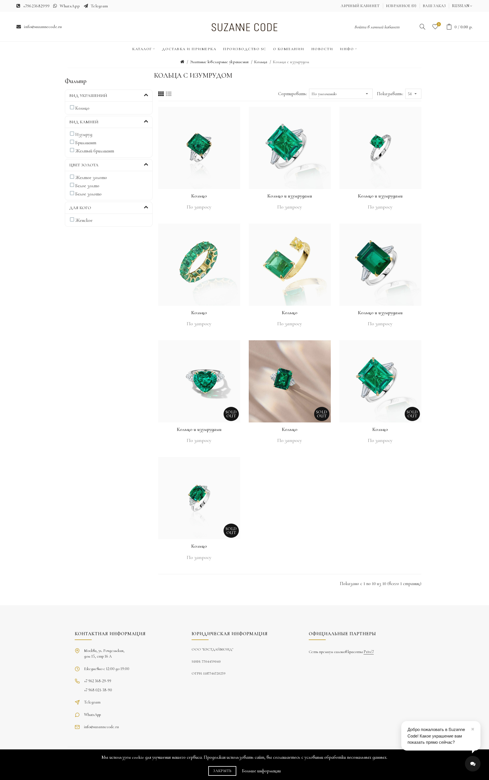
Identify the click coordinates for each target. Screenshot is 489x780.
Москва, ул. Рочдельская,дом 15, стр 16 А (104, 653)
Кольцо (199, 196)
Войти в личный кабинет (377, 26)
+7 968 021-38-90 (98, 690)
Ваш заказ (434, 5)
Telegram (99, 5)
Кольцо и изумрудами (289, 196)
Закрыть (222, 770)
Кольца (260, 61)
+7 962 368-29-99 (97, 681)
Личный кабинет (360, 5)
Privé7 (369, 651)
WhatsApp (70, 5)
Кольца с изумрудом (291, 61)
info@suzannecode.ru (43, 26)
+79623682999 (36, 5)
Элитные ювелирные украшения (219, 61)
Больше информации (261, 771)
